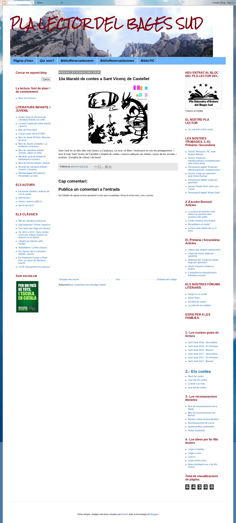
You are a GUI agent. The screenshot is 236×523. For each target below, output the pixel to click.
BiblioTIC (147, 60)
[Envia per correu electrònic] (96, 167)
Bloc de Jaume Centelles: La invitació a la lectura (32, 145)
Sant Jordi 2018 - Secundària (202, 342)
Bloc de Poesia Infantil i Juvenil (34, 163)
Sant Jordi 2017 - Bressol (200, 361)
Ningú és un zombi (197, 294)
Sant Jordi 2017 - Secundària (202, 354)
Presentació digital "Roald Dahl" (204, 192)
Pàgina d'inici (23, 60)
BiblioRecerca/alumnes (117, 60)
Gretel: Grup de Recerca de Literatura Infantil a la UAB (32, 118)
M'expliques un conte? (199, 224)
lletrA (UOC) (24, 198)
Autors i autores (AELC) (30, 201)
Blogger (154, 514)
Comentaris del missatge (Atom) (90, 285)
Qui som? (47, 60)
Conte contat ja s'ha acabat (201, 220)
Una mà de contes (197, 387)
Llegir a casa (194, 453)
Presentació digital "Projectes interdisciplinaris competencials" (204, 168)
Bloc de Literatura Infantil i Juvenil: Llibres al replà (31, 151)
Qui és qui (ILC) (26, 205)
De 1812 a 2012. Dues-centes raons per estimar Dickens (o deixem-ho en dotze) (33, 235)
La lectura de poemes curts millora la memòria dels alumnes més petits (201, 214)
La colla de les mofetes (199, 305)
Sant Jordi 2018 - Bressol (200, 350)
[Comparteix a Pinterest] (110, 167)
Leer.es (191, 457)
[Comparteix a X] (103, 167)
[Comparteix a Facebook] (106, 167)
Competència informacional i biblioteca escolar (202, 274)
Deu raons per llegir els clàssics (34, 228)
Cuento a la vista (196, 383)
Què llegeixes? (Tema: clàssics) (34, 224)
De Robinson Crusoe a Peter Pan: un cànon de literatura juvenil (32, 260)
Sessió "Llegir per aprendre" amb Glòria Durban (202, 174)
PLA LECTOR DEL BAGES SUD (106, 23)
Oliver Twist (193, 298)
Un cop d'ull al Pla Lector (200, 129)
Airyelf (125, 514)
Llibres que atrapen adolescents (204, 250)
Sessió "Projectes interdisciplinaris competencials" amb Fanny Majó (204, 161)
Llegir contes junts (197, 460)
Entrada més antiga (167, 279)
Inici (118, 279)
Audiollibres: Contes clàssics (32, 247)
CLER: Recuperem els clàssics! (34, 267)
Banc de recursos (27, 98)
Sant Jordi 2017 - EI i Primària (203, 357)
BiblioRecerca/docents (77, 60)
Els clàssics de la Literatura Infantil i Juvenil (32, 252)
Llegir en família (196, 449)
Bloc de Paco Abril (27, 130)
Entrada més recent (69, 279)
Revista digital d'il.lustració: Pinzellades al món (32, 174)
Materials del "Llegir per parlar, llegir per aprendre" (203, 261)
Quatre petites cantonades (201, 426)
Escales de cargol (197, 301)
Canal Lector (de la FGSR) (31, 133)
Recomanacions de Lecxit (201, 423)
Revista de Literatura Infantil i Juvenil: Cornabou (33, 168)
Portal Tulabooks (196, 430)
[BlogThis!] (99, 167)
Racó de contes (196, 376)
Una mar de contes (197, 380)
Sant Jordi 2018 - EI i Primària (203, 346)
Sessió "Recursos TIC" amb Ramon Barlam (202, 152)
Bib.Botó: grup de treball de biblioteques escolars (32, 157)
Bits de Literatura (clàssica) (32, 221)
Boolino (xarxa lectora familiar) (203, 419)
